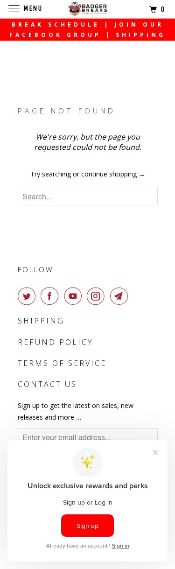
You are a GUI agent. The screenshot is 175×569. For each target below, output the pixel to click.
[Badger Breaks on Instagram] (97, 296)
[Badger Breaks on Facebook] (51, 296)
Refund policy (55, 342)
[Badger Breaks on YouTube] (74, 296)
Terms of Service (62, 363)
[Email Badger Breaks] (121, 296)
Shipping (41, 321)
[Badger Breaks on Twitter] (28, 296)
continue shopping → (113, 173)
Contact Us (47, 384)
